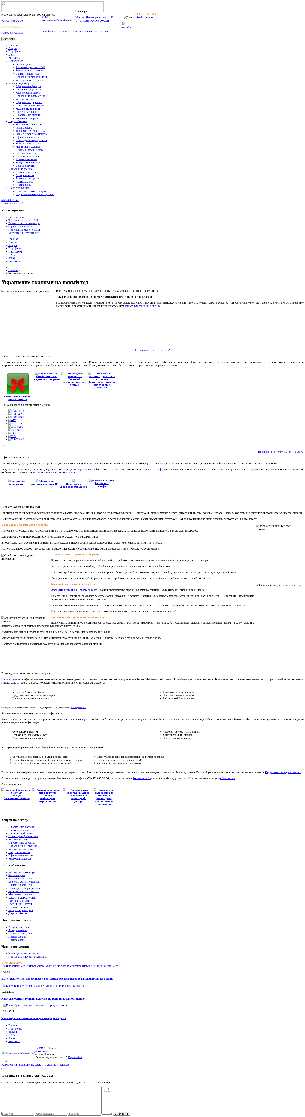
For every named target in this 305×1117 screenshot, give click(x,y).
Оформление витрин (28, 114)
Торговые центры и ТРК (30, 67)
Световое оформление (29, 89)
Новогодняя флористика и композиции (104, 801)
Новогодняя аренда (20, 168)
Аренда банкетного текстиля (17, 797)
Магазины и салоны (28, 146)
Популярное (15, 60)
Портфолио (15, 51)
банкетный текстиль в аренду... (143, 305)
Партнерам (15, 251)
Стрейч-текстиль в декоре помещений (47, 378)
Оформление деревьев (29, 102)
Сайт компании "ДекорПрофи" (57, 20)
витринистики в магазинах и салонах (55, 472)
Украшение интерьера (29, 124)
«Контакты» (227, 778)
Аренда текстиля (26, 172)
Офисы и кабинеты (27, 73)
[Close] (2, 1068)
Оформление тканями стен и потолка (17, 398)
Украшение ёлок (25, 99)
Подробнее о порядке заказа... (283, 772)
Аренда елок (23, 184)
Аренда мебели (25, 175)
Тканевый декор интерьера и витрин (74, 382)
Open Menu (9, 39)
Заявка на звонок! (12, 32)
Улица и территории (28, 162)
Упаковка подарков (27, 118)
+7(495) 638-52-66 (12, 20)
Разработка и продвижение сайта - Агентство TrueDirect (75, 30)
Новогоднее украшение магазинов (73, 485)
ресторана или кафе (151, 469)
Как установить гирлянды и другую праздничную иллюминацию (43, 998)
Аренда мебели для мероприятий (47, 798)
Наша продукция (18, 187)
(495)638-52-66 (10, 200)
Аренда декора (24, 181)
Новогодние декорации (30, 105)
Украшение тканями (28, 108)
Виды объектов (17, 121)
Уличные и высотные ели (31, 79)
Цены (11, 54)
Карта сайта (125, 27)
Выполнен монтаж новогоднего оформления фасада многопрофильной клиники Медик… (58, 978)
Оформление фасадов (28, 86)
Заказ (11, 257)
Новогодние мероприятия (31, 76)
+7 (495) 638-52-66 (145, 14)
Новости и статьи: (13, 962)
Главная (13, 45)
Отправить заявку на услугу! (152, 349)
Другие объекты (25, 165)
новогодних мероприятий (77, 469)
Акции (12, 48)
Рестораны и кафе (26, 152)
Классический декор (28, 92)
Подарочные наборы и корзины (35, 194)
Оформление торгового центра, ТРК (45, 482)
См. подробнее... (78, 708)
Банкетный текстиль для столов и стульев (102, 385)
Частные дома (24, 64)
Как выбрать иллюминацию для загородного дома (33, 1018)
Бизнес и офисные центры (31, 70)
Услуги (12, 245)
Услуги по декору (18, 83)
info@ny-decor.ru (11, 26)
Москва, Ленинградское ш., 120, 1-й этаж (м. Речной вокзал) (94, 19)
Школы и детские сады (29, 149)
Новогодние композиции (31, 191)
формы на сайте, (142, 778)
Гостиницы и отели (27, 156)
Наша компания (10, 679)
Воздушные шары (26, 111)
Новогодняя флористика (30, 95)
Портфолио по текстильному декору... (281, 451)
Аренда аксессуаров (28, 178)
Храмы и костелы (26, 159)
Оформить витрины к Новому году (72, 589)
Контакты (14, 57)
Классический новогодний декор (78, 798)
